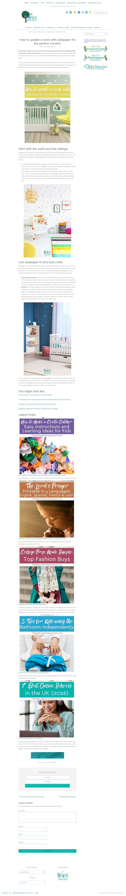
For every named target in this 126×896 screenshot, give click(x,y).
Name (21, 826)
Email (21, 834)
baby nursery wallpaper (44, 378)
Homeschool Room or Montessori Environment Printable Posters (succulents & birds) (45, 399)
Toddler (52, 46)
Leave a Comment (52, 762)
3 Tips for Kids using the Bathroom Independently (34, 672)
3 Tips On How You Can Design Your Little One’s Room (35, 395)
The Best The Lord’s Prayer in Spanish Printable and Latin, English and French (42, 538)
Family (41, 46)
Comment (22, 811)
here (74, 6)
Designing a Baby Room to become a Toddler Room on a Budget (38, 408)
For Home (47, 46)
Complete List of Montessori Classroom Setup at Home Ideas (37, 404)
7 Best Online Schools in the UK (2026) (30, 738)
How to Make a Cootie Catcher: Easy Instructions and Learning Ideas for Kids (42, 475)
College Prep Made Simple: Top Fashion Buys (33, 604)
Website (21, 842)
